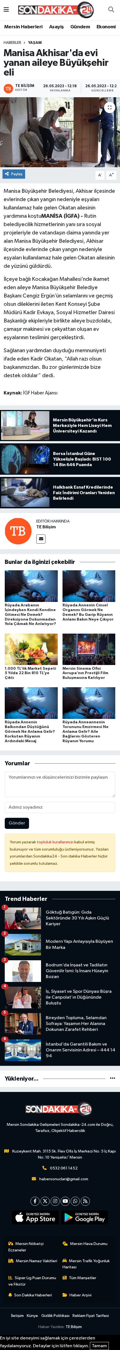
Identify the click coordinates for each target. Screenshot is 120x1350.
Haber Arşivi (80, 1295)
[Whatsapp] (75, 1201)
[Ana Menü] (6, 10)
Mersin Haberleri (23, 26)
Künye (32, 1316)
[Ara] (111, 10)
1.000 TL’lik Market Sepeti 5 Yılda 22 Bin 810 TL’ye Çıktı (30, 673)
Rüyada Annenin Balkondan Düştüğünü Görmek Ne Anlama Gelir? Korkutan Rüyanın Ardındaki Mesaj (30, 731)
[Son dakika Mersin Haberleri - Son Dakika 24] (57, 9)
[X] (45, 1201)
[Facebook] (35, 1201)
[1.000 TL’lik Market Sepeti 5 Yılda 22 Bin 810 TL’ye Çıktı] (31, 649)
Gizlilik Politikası (55, 1316)
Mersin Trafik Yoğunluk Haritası (86, 1264)
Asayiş (56, 26)
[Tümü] (112, 1078)
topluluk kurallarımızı (55, 842)
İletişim (17, 1316)
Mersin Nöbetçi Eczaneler (26, 1247)
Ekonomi (106, 26)
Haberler (12, 43)
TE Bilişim (46, 527)
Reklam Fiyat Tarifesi (91, 1316)
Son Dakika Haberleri (33, 1295)
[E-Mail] (40, 539)
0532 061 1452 (64, 1168)
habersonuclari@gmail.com (63, 1179)
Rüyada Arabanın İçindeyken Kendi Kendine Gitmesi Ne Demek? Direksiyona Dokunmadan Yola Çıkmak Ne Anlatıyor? (30, 614)
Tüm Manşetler (82, 1278)
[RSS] (85, 1201)
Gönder (17, 823)
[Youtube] (65, 1201)
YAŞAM (35, 43)
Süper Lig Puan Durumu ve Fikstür (32, 1281)
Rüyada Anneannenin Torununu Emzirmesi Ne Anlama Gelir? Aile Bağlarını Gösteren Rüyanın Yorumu (86, 731)
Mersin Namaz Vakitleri (36, 1261)
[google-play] (84, 1219)
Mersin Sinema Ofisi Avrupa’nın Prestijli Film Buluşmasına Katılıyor (85, 673)
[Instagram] (55, 1201)
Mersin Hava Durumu (88, 1244)
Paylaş (17, 174)
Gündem (80, 26)
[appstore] (35, 1219)
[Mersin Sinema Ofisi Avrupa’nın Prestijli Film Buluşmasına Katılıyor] (89, 649)
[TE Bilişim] (18, 531)
